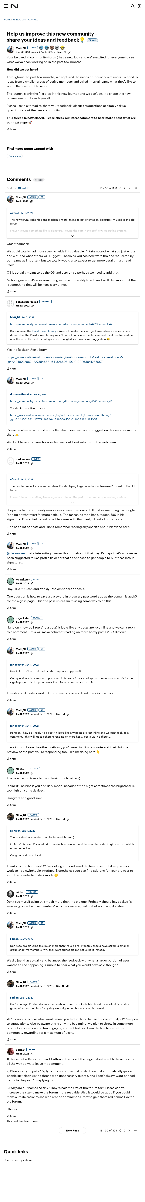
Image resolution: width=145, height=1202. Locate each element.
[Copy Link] (69, 52)
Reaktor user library (44, 331)
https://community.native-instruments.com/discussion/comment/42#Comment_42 (61, 324)
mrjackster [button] (23, 579)
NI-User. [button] (21, 769)
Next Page (72, 1130)
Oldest (22, 188)
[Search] (132, 6)
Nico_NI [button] (21, 815)
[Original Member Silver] (57, 48)
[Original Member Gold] (62, 48)
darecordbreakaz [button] (27, 301)
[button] (10, 50)
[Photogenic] (41, 48)
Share (11, 129)
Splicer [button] (20, 1049)
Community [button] (15, 156)
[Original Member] (47, 48)
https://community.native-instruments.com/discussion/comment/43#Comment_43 (61, 401)
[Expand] (72, 236)
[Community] (14, 6)
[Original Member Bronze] (52, 48)
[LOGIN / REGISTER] (139, 6)
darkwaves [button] (23, 459)
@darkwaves (16, 553)
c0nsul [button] (14, 212)
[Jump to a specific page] (135, 188)
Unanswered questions (72, 1160)
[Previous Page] (120, 188)
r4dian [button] (20, 892)
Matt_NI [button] (21, 48)
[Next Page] (129, 188)
